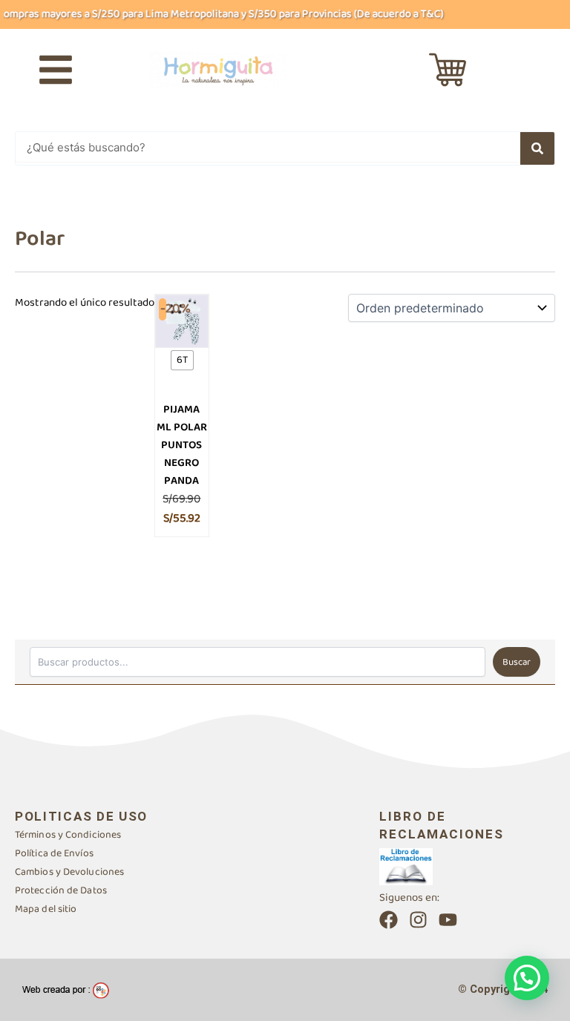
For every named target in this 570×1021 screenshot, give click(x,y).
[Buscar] (537, 148)
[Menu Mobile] (55, 69)
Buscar (516, 662)
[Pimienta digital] (65, 990)
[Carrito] (447, 69)
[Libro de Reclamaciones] (406, 866)
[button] (527, 978)
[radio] (182, 360)
